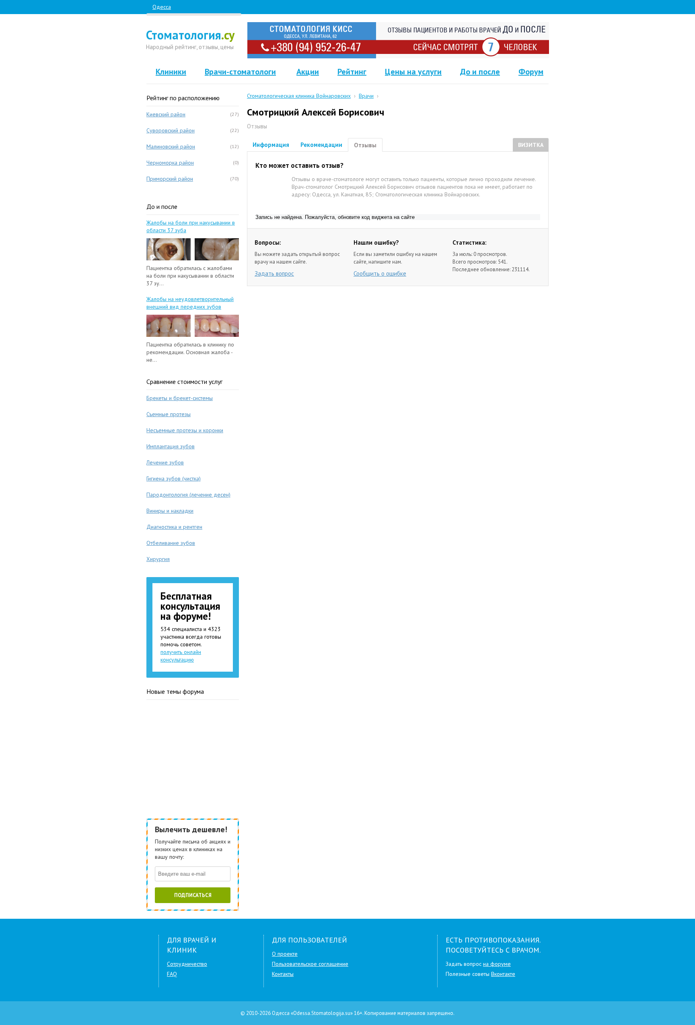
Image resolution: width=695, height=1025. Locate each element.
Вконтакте (503, 974)
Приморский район (169, 178)
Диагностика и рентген (174, 526)
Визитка (530, 144)
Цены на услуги (413, 71)
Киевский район (165, 114)
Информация (271, 144)
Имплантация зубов (170, 446)
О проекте (285, 953)
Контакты (283, 974)
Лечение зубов (165, 462)
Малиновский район (170, 146)
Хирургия (158, 559)
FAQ (172, 974)
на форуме (497, 963)
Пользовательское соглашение (310, 963)
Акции (307, 71)
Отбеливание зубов (170, 543)
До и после (480, 71)
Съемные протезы (168, 414)
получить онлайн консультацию (180, 655)
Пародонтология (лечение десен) (188, 494)
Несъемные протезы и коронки (184, 430)
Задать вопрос (274, 273)
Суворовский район (170, 130)
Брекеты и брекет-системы (179, 398)
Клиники (171, 71)
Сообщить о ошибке (380, 273)
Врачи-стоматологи (240, 71)
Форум (530, 71)
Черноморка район (170, 162)
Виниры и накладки (169, 510)
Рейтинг (351, 71)
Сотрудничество (187, 963)
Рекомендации (321, 144)
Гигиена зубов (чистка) (173, 478)
